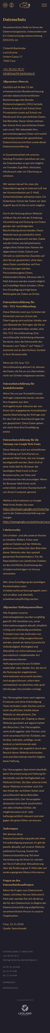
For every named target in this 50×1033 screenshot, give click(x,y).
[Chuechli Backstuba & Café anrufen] (11, 5)
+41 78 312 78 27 (13, 69)
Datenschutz (10, 988)
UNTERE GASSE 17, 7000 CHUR (18, 951)
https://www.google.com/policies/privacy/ (26, 521)
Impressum (9, 982)
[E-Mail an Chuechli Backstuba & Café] (5, 5)
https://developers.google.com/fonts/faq (26, 508)
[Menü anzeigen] (44, 5)
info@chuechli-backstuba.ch (19, 73)
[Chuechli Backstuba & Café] (25, 5)
